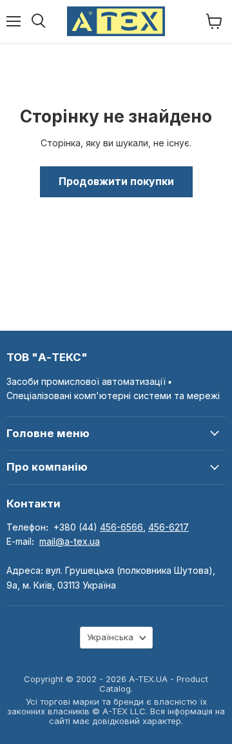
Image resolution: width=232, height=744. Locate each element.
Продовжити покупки (116, 181)
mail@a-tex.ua (69, 541)
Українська (110, 637)
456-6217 (168, 527)
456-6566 (121, 527)
